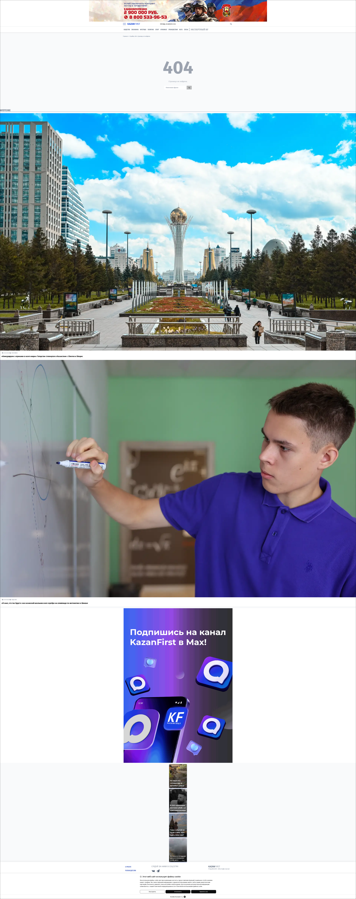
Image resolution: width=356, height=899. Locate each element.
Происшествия (173, 29)
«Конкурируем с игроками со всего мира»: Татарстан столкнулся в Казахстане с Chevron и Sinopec (42, 356)
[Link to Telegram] (158, 871)
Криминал (163, 29)
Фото (180, 29)
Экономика (135, 29)
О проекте (128, 867)
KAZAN (133, 24)
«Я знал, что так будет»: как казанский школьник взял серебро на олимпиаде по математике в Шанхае (44, 603)
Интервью (143, 29)
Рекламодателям (130, 870)
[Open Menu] (124, 24)
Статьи (186, 29)
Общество (127, 29)
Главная (125, 36)
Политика (151, 29)
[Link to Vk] (153, 871)
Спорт (157, 29)
